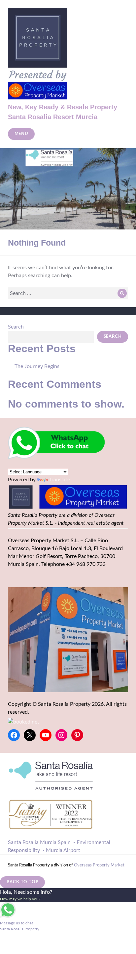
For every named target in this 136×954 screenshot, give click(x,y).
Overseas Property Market (99, 865)
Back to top (23, 882)
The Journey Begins (37, 366)
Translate (59, 479)
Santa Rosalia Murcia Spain (39, 842)
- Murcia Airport (61, 850)
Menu (21, 134)
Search (16, 327)
